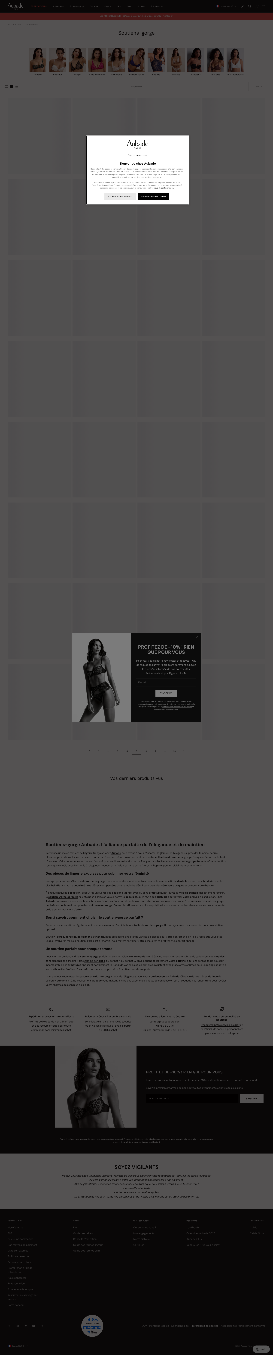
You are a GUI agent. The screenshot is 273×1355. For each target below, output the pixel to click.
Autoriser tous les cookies (153, 196)
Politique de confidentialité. (162, 188)
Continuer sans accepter (137, 155)
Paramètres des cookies (120, 196)
